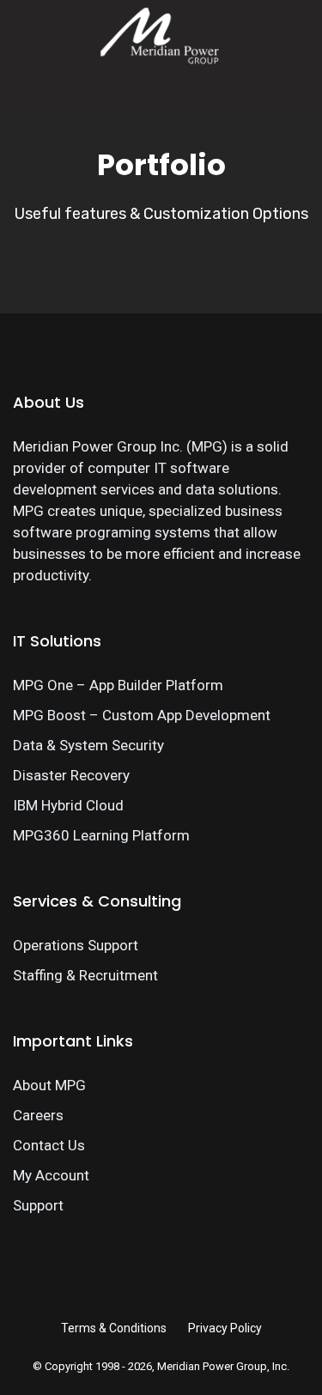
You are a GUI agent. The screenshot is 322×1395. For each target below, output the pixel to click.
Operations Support (75, 945)
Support (38, 1205)
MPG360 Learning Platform (101, 835)
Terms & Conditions (114, 1328)
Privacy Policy (225, 1328)
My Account (51, 1175)
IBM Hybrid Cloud (68, 805)
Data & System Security (88, 745)
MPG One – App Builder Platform (118, 685)
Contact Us (49, 1145)
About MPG (49, 1085)
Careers (38, 1115)
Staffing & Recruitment (85, 975)
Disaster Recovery (71, 775)
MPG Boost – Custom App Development (141, 715)
